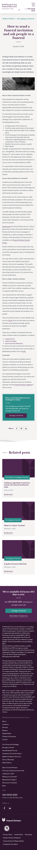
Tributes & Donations (9, 736)
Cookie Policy (18, 834)
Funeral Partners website (23, 385)
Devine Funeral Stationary (14, 343)
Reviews (5, 730)
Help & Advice (6, 763)
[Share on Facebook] (17, 428)
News (4, 786)
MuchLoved (6, 226)
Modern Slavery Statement (12, 838)
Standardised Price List (9, 750)
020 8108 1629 (31, 10)
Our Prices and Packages (10, 744)
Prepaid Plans (6, 733)
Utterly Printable (10, 341)
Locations (5, 724)
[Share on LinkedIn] (26, 428)
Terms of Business (8, 759)
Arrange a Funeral (16, 415)
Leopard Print (10, 339)
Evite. (24, 351)
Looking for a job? (8, 773)
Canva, (10, 320)
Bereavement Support (9, 780)
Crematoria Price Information (12, 753)
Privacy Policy (7, 834)
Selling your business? (9, 777)
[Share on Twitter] (21, 428)
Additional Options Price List (11, 756)
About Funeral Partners (9, 767)
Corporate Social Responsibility (13, 841)
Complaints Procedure (10, 844)
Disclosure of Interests (9, 783)
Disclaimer (28, 834)
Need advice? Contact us (18, 616)
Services (5, 727)
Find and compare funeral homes (13, 770)
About (4, 721)
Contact (4, 739)
